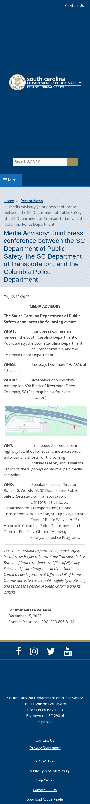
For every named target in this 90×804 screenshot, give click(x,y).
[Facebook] (19, 653)
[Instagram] (35, 653)
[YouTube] (69, 653)
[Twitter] (52, 653)
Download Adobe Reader (45, 799)
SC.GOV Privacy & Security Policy (45, 771)
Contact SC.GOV (45, 790)
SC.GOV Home (45, 761)
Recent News (32, 200)
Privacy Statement (45, 747)
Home (9, 200)
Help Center (45, 780)
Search (72, 162)
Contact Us (74, 5)
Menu (13, 179)
